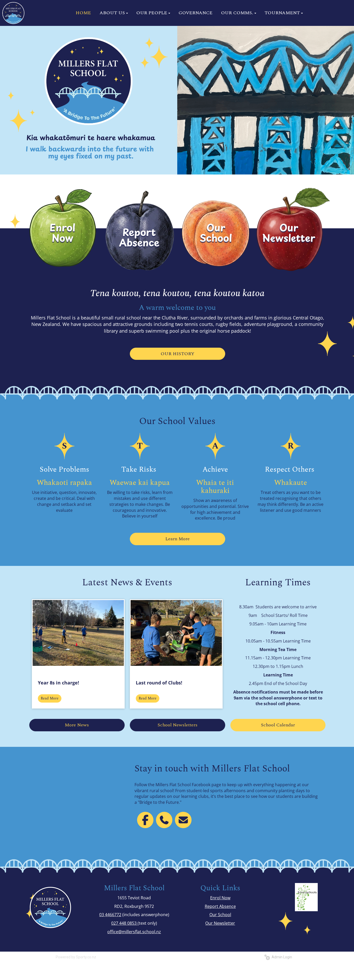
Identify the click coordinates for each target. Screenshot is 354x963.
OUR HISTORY (177, 353)
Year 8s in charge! (58, 683)
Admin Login (281, 957)
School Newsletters (177, 724)
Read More (50, 698)
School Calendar (278, 724)
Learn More (177, 538)
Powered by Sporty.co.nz (76, 957)
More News (77, 724)
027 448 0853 (124, 923)
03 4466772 (110, 914)
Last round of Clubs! (159, 683)
